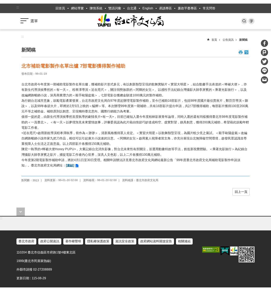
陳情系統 (96, 8)
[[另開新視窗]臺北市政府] (234, 251)
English (147, 8)
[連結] (70, 165)
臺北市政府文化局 (135, 21)
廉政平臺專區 (187, 8)
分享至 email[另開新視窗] (264, 79)
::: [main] (22, 36)
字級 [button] (251, 21)
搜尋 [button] (244, 21)
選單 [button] (34, 21)
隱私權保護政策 (98, 241)
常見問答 (209, 8)
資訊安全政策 (124, 241)
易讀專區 (165, 8)
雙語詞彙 (114, 8)
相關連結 (184, 241)
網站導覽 (77, 8)
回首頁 (60, 8)
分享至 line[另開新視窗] (264, 70)
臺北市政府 (26, 241)
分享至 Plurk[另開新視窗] (264, 52)
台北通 (131, 8)
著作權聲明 (73, 241)
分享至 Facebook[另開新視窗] (264, 43)
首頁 (214, 39)
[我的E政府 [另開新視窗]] (225, 251)
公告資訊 (228, 39)
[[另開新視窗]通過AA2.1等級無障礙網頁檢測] (211, 250)
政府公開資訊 (49, 241)
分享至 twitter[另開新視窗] (264, 61)
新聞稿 (243, 39)
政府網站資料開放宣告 (156, 241)
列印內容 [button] (240, 52)
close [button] (20, 212)
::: (17, 7)
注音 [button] (246, 52)
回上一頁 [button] (241, 191)
